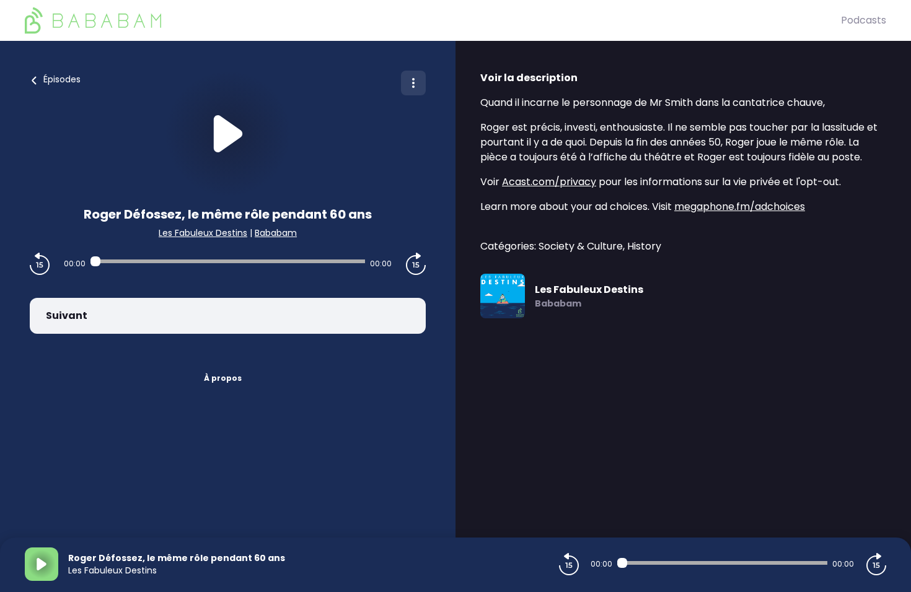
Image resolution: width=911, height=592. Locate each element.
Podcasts (863, 20)
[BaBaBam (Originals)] (433, 20)
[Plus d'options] (413, 83)
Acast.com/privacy (549, 182)
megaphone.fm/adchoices (739, 206)
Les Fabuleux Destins (203, 233)
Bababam (276, 233)
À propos (223, 378)
